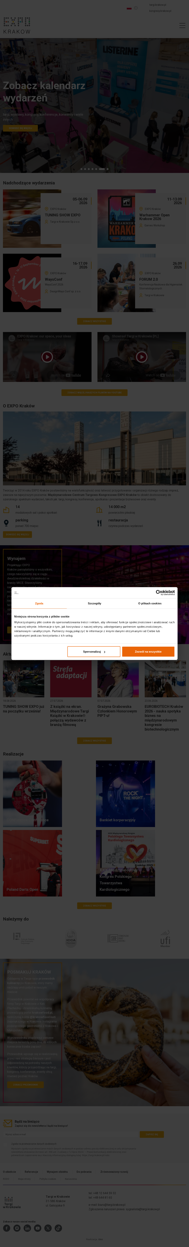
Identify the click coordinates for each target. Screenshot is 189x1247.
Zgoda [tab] (39, 603)
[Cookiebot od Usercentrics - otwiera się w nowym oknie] (158, 592)
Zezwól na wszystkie (148, 651)
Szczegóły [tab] (94, 603)
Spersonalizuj (92, 651)
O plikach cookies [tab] (149, 603)
